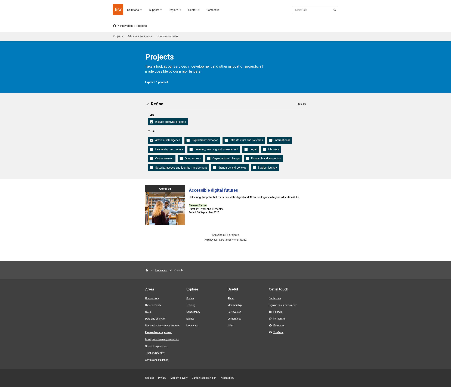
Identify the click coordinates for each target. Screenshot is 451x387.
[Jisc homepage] (118, 10)
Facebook (278, 325)
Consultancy (193, 312)
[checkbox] (168, 121)
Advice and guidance (156, 359)
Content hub (234, 318)
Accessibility (227, 377)
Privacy (162, 377)
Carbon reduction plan (204, 377)
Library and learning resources (162, 339)
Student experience (156, 346)
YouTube (278, 332)
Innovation (126, 25)
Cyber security (153, 305)
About (231, 298)
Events (190, 318)
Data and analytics (155, 318)
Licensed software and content (162, 325)
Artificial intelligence (139, 36)
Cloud (148, 312)
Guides (190, 298)
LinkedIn (278, 312)
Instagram (279, 318)
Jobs (230, 325)
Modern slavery (179, 377)
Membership (235, 305)
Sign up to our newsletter (283, 305)
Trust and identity (155, 353)
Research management (158, 332)
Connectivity (152, 298)
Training (190, 305)
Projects (141, 25)
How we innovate (167, 36)
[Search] (335, 10)
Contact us (213, 10)
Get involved (234, 312)
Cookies (149, 377)
